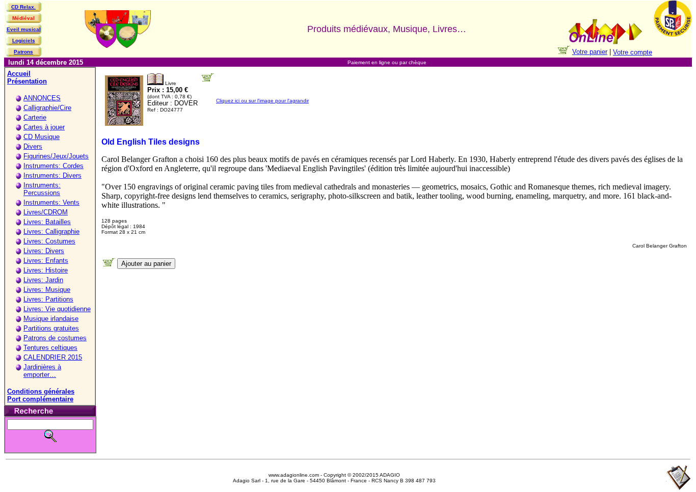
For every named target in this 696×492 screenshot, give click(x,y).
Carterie (34, 117)
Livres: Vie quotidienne (57, 309)
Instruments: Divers (52, 175)
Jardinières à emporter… (42, 370)
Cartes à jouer (44, 127)
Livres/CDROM (45, 212)
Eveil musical (24, 29)
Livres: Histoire (45, 270)
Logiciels (23, 40)
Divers (32, 146)
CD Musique (41, 137)
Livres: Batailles (47, 222)
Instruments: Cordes (53, 166)
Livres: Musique (46, 289)
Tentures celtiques (50, 347)
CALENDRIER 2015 (52, 357)
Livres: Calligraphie (51, 231)
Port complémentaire (40, 399)
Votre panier (589, 52)
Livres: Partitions (48, 299)
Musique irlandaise (50, 318)
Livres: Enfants (45, 260)
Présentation (27, 81)
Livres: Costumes (49, 241)
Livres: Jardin (43, 280)
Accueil (19, 73)
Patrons (23, 51)
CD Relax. (23, 7)
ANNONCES (42, 98)
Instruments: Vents (51, 202)
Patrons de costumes (55, 338)
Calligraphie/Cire (47, 108)
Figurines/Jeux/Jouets (56, 156)
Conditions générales (40, 391)
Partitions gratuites (51, 328)
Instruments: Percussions (42, 189)
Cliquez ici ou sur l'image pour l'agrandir (262, 100)
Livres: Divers (43, 251)
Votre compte (632, 52)
